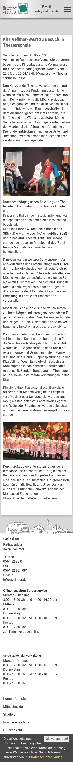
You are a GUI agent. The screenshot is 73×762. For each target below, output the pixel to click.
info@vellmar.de (14, 580)
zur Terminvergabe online (21, 632)
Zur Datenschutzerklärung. (44, 757)
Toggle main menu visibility (67, 9)
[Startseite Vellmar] (15, 9)
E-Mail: (8, 575)
